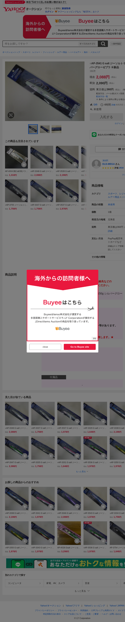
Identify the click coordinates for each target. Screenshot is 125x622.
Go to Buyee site (79, 346)
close (45, 346)
